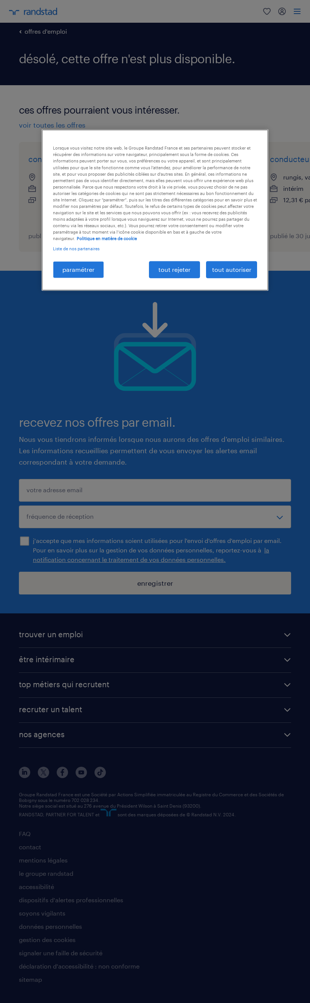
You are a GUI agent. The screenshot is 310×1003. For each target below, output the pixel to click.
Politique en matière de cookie (107, 238)
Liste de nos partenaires (76, 248)
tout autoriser (231, 269)
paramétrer (78, 269)
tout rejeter (174, 269)
